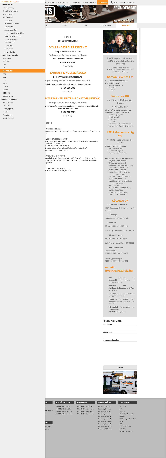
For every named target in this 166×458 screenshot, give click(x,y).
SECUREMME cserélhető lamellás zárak (89, 409)
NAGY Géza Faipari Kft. (127, 414)
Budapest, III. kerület (104, 409)
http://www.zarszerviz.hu (68, 51)
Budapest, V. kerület (104, 411)
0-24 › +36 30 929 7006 (124, 2)
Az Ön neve (107, 324)
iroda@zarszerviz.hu (67, 40)
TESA (121, 421)
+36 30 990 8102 (67, 87)
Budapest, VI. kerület (104, 414)
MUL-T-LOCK (124, 411)
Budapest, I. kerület (104, 406)
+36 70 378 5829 (67, 112)
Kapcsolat (126, 25)
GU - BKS (122, 429)
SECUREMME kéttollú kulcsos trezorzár (89, 406)
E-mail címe (107, 332)
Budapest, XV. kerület (105, 429)
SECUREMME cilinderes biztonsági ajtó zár (90, 414)
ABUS (121, 409)
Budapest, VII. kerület (105, 416)
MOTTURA (123, 406)
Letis (64, 25)
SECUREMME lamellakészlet (86, 411)
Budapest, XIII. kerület (105, 424)
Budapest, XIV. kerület (105, 426)
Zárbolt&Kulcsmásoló (126, 431)
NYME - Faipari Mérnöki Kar (128, 419)
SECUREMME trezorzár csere (65, 406)
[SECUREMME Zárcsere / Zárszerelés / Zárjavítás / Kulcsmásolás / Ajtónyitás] (85, 14)
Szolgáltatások (106, 25)
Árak (85, 25)
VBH (121, 424)
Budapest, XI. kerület (104, 421)
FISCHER (122, 416)
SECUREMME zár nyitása (63, 409)
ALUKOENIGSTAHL (125, 426)
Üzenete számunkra (111, 340)
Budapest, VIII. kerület (105, 419)
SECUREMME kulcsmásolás (64, 414)
